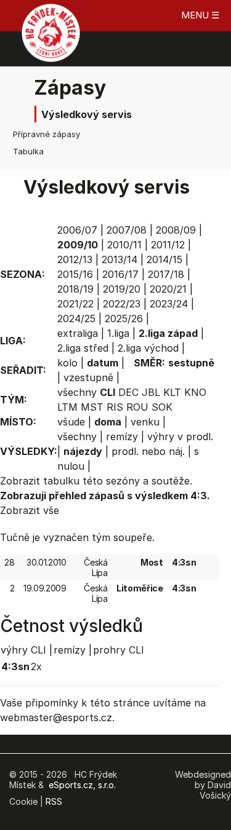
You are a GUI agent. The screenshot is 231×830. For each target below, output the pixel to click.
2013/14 (119, 259)
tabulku (61, 481)
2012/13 (74, 259)
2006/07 (77, 230)
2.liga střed (82, 348)
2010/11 (124, 245)
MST (92, 407)
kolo (67, 363)
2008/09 (176, 230)
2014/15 (164, 259)
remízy (122, 436)
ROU (137, 407)
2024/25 (76, 318)
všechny (77, 392)
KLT (172, 392)
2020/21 (168, 289)
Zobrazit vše (29, 510)
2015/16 (75, 274)
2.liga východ (148, 348)
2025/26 (124, 318)
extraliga (77, 333)
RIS (115, 407)
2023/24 (169, 304)
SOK (162, 407)
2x (36, 666)
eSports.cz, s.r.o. (82, 785)
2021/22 (75, 304)
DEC (128, 392)
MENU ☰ (200, 15)
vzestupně (88, 377)
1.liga (118, 333)
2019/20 (121, 289)
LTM (67, 407)
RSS (54, 801)
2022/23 (121, 304)
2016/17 (120, 274)
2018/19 (75, 289)
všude (71, 422)
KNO (195, 392)
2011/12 (168, 245)
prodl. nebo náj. (148, 451)
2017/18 (166, 274)
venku (145, 422)
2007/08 (127, 230)
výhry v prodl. (180, 436)
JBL (151, 392)
